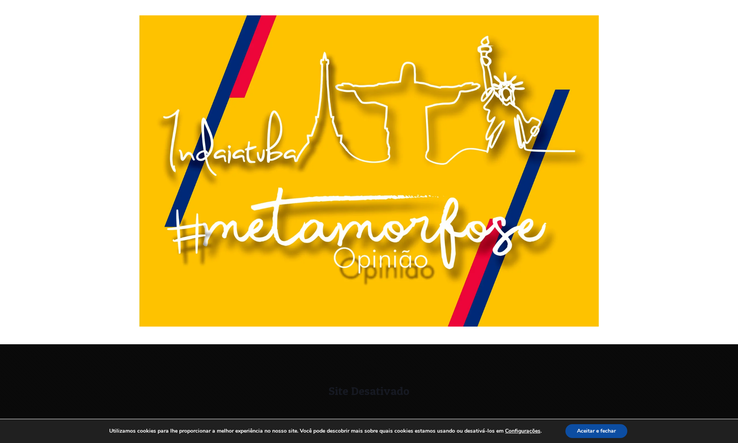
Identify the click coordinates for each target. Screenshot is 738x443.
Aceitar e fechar (596, 431)
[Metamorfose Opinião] (369, 325)
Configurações (522, 431)
